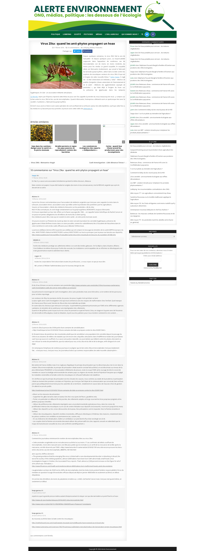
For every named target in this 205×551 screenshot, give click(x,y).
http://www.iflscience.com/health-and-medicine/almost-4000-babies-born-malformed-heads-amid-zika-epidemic (72, 466)
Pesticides (88, 34)
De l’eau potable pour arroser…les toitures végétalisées (150, 146)
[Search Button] (142, 34)
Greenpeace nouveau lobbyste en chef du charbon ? (149, 210)
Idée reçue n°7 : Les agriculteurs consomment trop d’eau (150, 193)
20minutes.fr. (88, 109)
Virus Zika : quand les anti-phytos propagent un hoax (78, 43)
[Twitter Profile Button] (147, 34)
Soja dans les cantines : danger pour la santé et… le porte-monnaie (42, 148)
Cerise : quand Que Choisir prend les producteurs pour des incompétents (114, 149)
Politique (55, 34)
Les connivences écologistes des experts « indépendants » (89, 148)
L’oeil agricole (112, 34)
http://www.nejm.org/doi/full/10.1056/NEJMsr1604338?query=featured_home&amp (61, 504)
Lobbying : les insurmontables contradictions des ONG (149, 189)
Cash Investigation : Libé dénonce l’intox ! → (108, 162)
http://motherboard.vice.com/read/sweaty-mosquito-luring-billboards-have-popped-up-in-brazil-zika (68, 523)
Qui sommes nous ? (130, 34)
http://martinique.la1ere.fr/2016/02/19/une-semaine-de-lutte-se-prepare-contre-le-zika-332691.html (67, 390)
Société (77, 34)
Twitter (78, 51)
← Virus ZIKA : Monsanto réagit (42, 162)
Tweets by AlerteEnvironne (140, 283)
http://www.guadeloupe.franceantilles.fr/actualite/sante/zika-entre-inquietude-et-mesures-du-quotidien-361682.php (74, 235)
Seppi (34, 175)
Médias (99, 34)
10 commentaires (73, 47)
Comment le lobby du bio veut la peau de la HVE (155, 110)
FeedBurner (157, 268)
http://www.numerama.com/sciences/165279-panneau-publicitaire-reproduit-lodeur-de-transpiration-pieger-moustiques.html (77, 527)
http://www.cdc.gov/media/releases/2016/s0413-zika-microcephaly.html (57, 500)
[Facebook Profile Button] (153, 34)
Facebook (88, 51)
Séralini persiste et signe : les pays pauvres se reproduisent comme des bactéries (66, 149)
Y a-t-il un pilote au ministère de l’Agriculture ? (155, 113)
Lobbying (67, 34)
